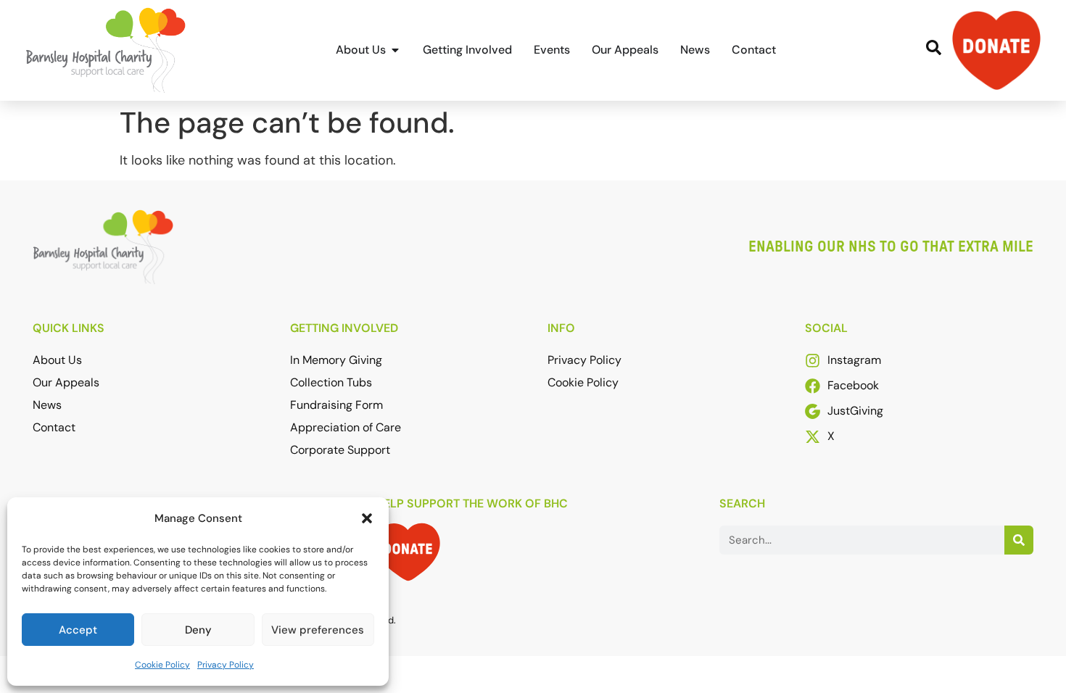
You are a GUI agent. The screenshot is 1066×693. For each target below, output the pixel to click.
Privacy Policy (225, 665)
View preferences (317, 630)
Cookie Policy (162, 665)
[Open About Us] (395, 50)
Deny (198, 630)
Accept (78, 630)
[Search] (1018, 540)
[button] (367, 518)
